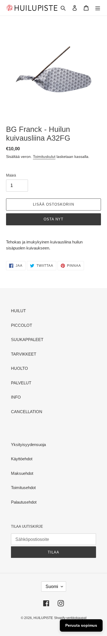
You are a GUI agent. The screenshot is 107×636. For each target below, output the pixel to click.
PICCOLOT (21, 325)
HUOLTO (19, 368)
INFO (16, 397)
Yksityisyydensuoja (28, 444)
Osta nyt (53, 219)
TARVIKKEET (23, 354)
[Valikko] (97, 8)
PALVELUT (21, 383)
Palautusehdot (23, 502)
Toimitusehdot (23, 487)
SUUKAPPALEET (27, 339)
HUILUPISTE (43, 618)
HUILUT (18, 310)
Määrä (11, 175)
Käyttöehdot (21, 458)
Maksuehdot (22, 473)
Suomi (52, 586)
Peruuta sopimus (81, 625)
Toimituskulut (44, 156)
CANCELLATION (26, 411)
